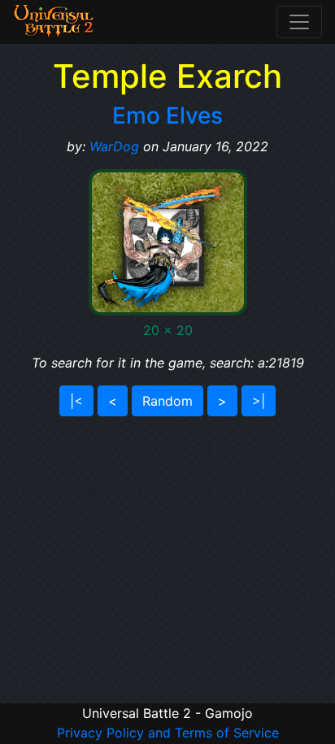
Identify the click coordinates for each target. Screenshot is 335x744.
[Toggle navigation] (299, 22)
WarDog (114, 146)
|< (76, 401)
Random (167, 401)
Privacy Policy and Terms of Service (168, 732)
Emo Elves (167, 115)
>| (258, 401)
